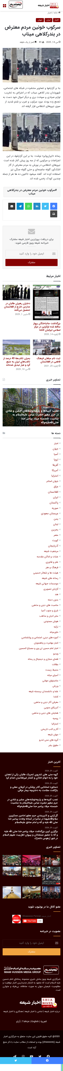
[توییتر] (45, 206)
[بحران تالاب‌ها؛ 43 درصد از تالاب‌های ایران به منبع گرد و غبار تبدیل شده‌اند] (16, 347)
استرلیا (54, 476)
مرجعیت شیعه (51, 551)
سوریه (55, 508)
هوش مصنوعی (51, 621)
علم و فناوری (52, 562)
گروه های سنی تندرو (48, 740)
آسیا (56, 454)
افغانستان (53, 492)
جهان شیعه (53, 734)
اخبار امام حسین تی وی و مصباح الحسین (38, 648)
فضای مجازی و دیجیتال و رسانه (43, 659)
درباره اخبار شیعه (52, 1011)
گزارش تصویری (50, 589)
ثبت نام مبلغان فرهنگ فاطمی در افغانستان (48, 360)
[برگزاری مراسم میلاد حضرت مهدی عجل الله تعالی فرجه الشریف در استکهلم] (31, 860)
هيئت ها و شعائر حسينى (45, 573)
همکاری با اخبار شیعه (13, 1011)
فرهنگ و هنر (52, 567)
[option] (31, 407)
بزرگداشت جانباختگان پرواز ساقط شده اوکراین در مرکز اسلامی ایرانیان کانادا (46, 327)
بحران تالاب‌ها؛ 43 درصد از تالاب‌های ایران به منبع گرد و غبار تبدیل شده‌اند (16, 361)
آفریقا (55, 465)
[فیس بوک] (53, 206)
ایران (48, 20)
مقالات (55, 664)
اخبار (50, 13)
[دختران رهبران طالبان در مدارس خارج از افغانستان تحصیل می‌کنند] (16, 292)
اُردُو (18, 1021)
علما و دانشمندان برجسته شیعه (43, 691)
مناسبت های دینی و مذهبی (45, 605)
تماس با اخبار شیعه (34, 1011)
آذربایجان (53, 546)
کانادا (56, 697)
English (35, 1021)
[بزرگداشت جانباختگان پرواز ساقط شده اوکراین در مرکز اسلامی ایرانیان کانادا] (46, 302)
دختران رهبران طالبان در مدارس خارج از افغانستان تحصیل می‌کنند (17, 307)
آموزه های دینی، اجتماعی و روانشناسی (39, 637)
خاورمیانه (54, 632)
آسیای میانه (52, 675)
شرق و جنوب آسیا (49, 610)
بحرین (54, 530)
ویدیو (55, 654)
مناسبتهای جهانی (50, 681)
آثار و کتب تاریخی (49, 729)
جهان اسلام (52, 481)
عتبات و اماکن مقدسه (47, 557)
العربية (44, 1021)
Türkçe (25, 1021)
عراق (56, 486)
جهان (40, 20)
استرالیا (55, 724)
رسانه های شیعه (50, 578)
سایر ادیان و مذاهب (48, 616)
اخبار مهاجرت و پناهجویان (46, 643)
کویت (55, 540)
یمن (56, 519)
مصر (56, 535)
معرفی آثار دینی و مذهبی (46, 702)
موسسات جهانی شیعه (47, 583)
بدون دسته (53, 600)
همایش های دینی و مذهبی (45, 713)
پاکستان (54, 503)
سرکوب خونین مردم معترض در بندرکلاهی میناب (31, 192)
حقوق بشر (53, 745)
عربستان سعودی (49, 513)
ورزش (55, 686)
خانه (56, 13)
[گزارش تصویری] (51, 876)
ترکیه (56, 627)
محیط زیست (51, 670)
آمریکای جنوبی (51, 707)
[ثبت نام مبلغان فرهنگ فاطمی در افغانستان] (46, 347)
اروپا (56, 460)
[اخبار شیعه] (46, 5)
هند (56, 594)
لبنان (55, 524)
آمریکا (55, 470)
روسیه (55, 718)
